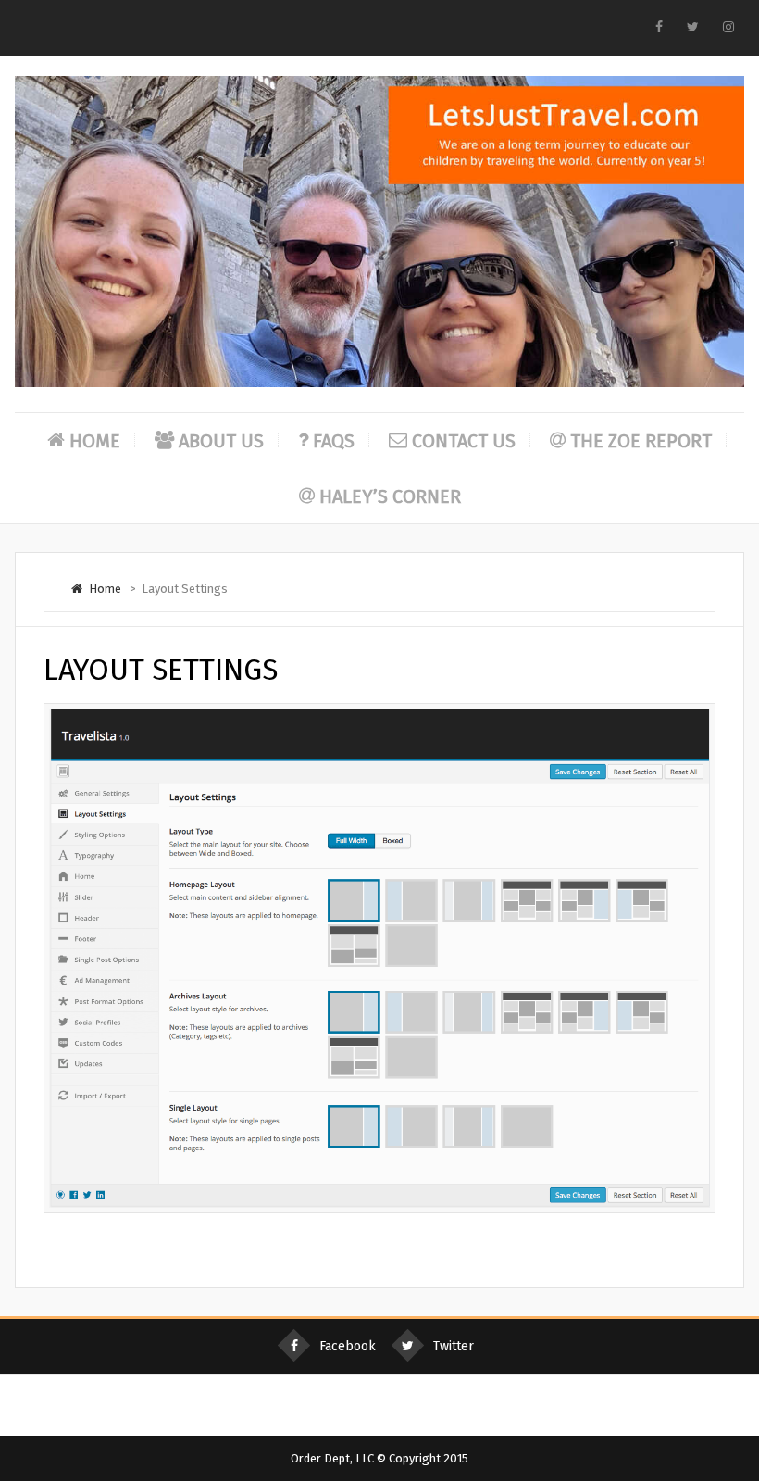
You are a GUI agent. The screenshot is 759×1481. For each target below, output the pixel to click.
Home (94, 441)
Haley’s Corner (390, 496)
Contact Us (464, 441)
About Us (221, 441)
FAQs (334, 441)
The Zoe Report (641, 441)
